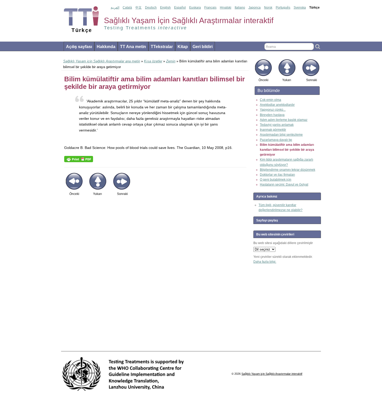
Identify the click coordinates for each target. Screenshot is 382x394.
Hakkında (106, 46)
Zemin (170, 61)
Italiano (240, 7)
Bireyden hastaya (272, 115)
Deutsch (151, 7)
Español (180, 7)
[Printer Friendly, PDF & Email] (78, 159)
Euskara (195, 7)
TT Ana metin (133, 46)
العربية (115, 7)
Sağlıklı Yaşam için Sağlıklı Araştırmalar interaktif (271, 373)
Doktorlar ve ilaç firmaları (277, 174)
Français (210, 7)
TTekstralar (162, 46)
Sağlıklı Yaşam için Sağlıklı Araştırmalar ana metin (101, 61)
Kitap (182, 46)
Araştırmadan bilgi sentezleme (281, 134)
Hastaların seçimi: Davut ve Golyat (284, 184)
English (165, 7)
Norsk (268, 7)
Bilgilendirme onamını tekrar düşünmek (287, 170)
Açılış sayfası (79, 46)
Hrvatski (225, 7)
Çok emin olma (270, 100)
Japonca (254, 7)
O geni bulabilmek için (275, 179)
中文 (138, 7)
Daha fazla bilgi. (264, 262)
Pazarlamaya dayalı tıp (276, 140)
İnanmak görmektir (273, 130)
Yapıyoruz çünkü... (273, 109)
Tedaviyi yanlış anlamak (277, 125)
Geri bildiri (203, 46)
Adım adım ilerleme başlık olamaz (283, 120)
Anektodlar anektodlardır (277, 105)
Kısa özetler (153, 61)
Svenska (300, 7)
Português (283, 7)
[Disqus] (155, 276)
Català (127, 7)
